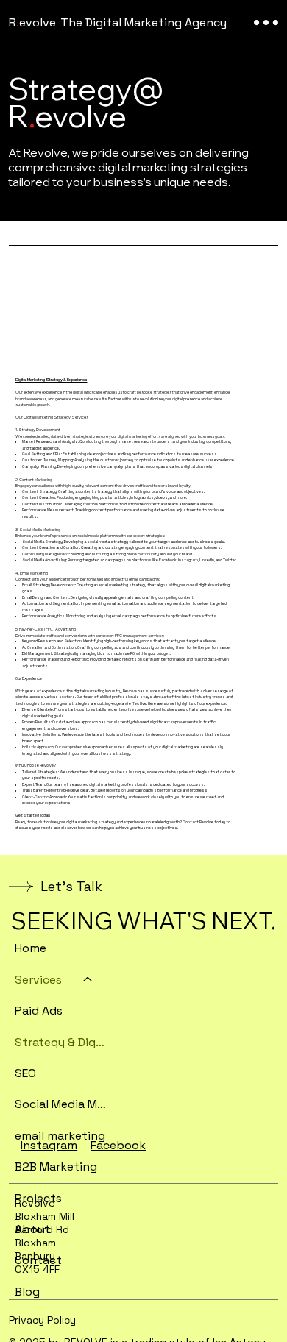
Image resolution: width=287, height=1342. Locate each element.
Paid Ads (39, 1010)
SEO (25, 1073)
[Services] (88, 980)
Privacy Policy (42, 1320)
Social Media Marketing (61, 1104)
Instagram (49, 1145)
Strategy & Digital (61, 1042)
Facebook (118, 1145)
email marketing (60, 1135)
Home (30, 948)
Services (38, 979)
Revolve (32, 22)
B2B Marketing (56, 1166)
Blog (27, 1291)
